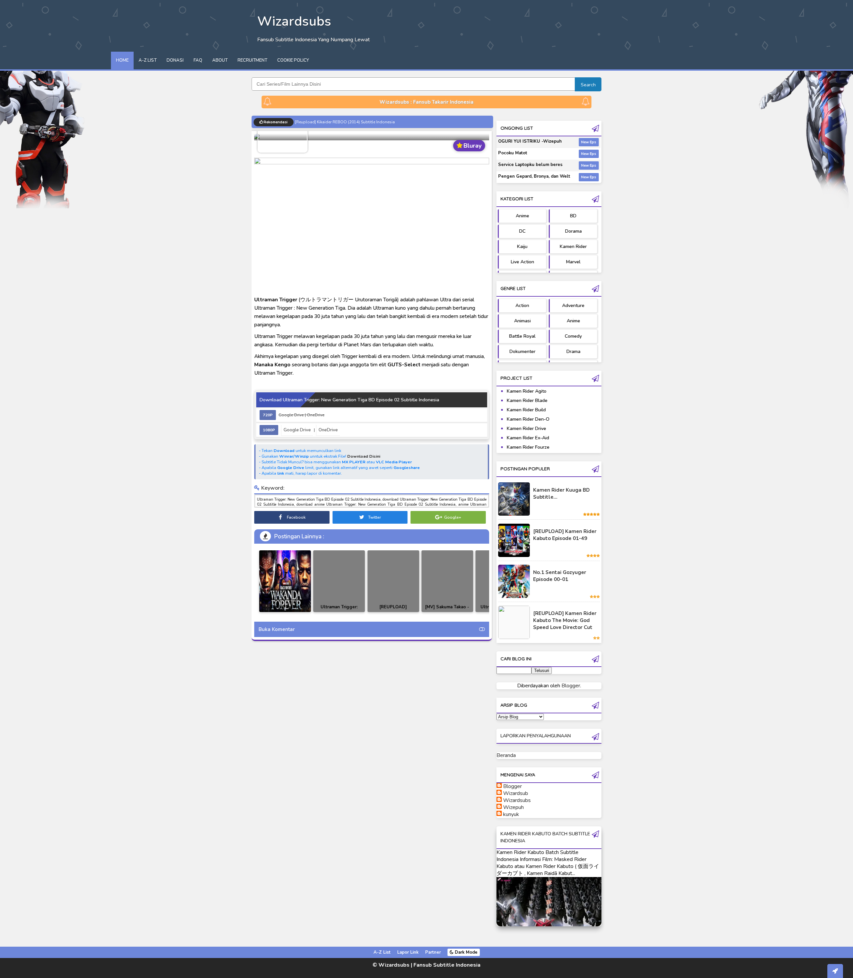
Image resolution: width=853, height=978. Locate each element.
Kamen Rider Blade (527, 400)
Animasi (522, 321)
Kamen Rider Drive (526, 428)
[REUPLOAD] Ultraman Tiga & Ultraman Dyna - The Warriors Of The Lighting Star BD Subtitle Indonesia (393, 612)
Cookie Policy (293, 60)
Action (522, 305)
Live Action (522, 262)
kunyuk (511, 814)
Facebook (296, 517)
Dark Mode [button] (465, 952)
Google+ (452, 517)
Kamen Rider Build (526, 410)
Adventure (573, 305)
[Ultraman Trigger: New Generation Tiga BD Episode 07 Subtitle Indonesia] (339, 581)
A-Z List (148, 60)
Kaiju (522, 246)
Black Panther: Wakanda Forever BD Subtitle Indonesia (285, 612)
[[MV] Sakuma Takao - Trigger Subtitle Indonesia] (447, 581)
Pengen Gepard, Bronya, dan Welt (534, 176)
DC (522, 231)
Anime (522, 216)
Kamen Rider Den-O (528, 419)
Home (122, 60)
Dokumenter (522, 351)
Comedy (573, 336)
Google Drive (297, 430)
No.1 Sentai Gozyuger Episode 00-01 (559, 576)
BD (573, 216)
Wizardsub (515, 793)
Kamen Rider (573, 246)
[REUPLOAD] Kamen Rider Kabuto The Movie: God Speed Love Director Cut (564, 620)
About (220, 60)
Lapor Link (408, 952)
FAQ (198, 60)
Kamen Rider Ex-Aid (528, 438)
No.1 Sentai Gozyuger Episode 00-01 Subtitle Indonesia (347, 122)
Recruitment (252, 60)
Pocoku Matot (512, 153)
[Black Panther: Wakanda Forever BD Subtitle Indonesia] (285, 581)
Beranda (506, 755)
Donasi (175, 60)
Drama (573, 351)
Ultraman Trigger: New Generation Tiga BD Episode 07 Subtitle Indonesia (339, 612)
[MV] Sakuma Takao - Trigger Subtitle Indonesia (447, 612)
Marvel (573, 262)
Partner (433, 952)
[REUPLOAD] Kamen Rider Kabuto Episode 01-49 (564, 535)
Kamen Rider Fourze (528, 447)
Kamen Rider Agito (526, 391)
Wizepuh (513, 807)
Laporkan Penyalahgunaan (535, 736)
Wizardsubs (517, 800)
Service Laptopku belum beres (530, 165)
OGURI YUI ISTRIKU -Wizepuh (530, 141)
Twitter (374, 517)
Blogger (570, 685)
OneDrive (328, 430)
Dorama (573, 231)
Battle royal (522, 336)
